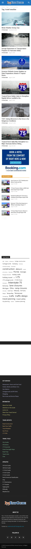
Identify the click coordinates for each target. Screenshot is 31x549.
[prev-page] (3, 218)
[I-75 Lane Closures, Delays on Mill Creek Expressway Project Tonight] (6, 190)
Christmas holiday (6, 266)
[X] (23, 537)
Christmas (21, 263)
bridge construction (20, 261)
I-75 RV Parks (18, 280)
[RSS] (19, 537)
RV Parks (23, 291)
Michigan (6, 288)
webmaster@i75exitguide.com (16, 526)
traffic (11, 296)
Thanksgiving (5, 296)
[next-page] (5, 218)
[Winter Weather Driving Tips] (15, 19)
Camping (15, 264)
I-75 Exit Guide (5, 29)
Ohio (12, 288)
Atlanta (6, 261)
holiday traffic (16, 274)
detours (19, 269)
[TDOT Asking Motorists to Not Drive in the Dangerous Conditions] (15, 110)
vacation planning (20, 301)
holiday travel (7, 277)
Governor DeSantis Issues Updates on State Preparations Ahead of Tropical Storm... (14, 73)
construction (9, 269)
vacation (12, 301)
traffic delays (21, 296)
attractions (11, 261)
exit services (5, 272)
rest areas (4, 290)
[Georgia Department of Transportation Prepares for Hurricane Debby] (15, 40)
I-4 (14, 277)
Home (3, 7)
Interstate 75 (15, 282)
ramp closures (21, 288)
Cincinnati (13, 266)
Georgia (23, 272)
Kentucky (5, 286)
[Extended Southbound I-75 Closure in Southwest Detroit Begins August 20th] (6, 197)
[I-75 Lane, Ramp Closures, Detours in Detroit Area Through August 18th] (6, 213)
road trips (10, 290)
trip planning (6, 301)
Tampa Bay (10, 293)
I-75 (18, 277)
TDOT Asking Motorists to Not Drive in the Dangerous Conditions (15, 120)
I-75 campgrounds (8, 280)
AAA (3, 261)
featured (10, 272)
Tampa (4, 293)
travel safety (20, 299)
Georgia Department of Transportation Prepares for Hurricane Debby (14, 50)
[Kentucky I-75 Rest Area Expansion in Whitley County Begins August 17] (6, 205)
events (24, 269)
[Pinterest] (15, 537)
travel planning (9, 299)
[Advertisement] (15, 237)
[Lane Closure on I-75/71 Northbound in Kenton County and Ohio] (6, 182)
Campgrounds (7, 264)
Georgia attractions (7, 274)
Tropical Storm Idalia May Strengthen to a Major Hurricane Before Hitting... (15, 143)
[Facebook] (7, 537)
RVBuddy (16, 291)
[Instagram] (11, 537)
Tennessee (18, 293)
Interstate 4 (5, 283)
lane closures (15, 285)
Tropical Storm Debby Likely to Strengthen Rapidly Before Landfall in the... (15, 97)
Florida (16, 272)
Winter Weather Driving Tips (10, 28)
